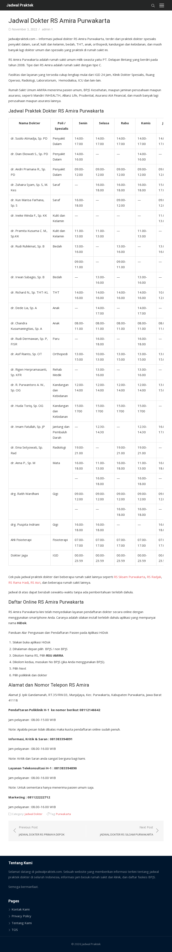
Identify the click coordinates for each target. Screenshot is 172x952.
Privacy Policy (21, 916)
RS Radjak (154, 577)
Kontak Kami (21, 909)
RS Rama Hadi (18, 582)
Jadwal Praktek (19, 5)
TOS (15, 929)
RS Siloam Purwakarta (129, 577)
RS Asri (35, 582)
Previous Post (42, 830)
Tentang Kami (22, 923)
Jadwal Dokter (33, 814)
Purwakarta (63, 814)
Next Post (126, 830)
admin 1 (47, 29)
